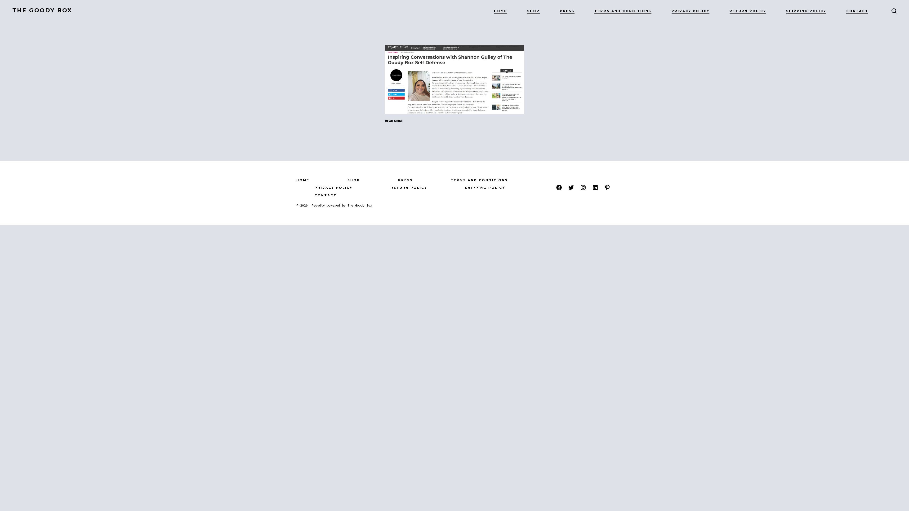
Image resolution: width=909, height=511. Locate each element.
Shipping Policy (806, 11)
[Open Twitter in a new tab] (571, 187)
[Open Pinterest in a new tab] (607, 187)
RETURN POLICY (748, 11)
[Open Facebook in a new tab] (559, 187)
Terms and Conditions (622, 11)
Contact (857, 11)
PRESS (567, 11)
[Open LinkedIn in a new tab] (595, 187)
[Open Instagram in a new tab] (583, 187)
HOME (500, 11)
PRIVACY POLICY (690, 11)
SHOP (533, 11)
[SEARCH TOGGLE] (894, 11)
